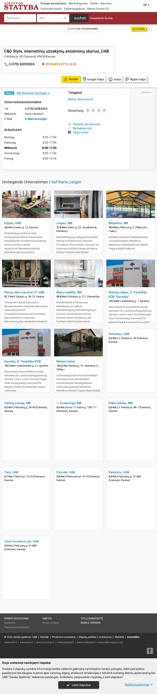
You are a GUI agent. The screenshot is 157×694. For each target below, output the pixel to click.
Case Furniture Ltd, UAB (21, 541)
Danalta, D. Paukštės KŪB (22, 361)
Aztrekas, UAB (119, 334)
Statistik (119, 637)
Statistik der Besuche (86, 124)
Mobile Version (90, 622)
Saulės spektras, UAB (25, 637)
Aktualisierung (82, 128)
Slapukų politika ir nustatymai (95, 637)
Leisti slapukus (81, 685)
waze (117, 79)
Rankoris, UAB (119, 472)
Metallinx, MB (118, 223)
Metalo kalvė (65, 361)
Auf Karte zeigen (66, 182)
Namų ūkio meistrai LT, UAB (24, 292)
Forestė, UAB (65, 472)
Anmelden (133, 637)
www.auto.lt (26, 642)
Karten (94, 3)
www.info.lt (11, 642)
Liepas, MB (64, 223)
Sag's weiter (81, 132)
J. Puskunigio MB (69, 403)
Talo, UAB (11, 472)
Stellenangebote (74, 8)
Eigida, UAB (12, 223)
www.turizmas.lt (45, 642)
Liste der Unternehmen (84, 29)
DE (146, 5)
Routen (55, 622)
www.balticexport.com (111, 642)
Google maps (95, 79)
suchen (80, 18)
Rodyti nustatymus (137, 684)
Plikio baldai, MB (121, 403)
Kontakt (44, 637)
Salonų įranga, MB (17, 403)
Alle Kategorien (78, 3)
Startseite (9, 622)
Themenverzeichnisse (17, 627)
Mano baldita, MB (69, 292)
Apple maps (138, 79)
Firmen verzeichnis (53, 3)
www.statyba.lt (65, 642)
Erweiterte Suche (101, 18)
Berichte (106, 3)
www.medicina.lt (86, 642)
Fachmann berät (51, 8)
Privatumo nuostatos (64, 637)
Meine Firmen (98, 8)
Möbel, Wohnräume (80, 99)
